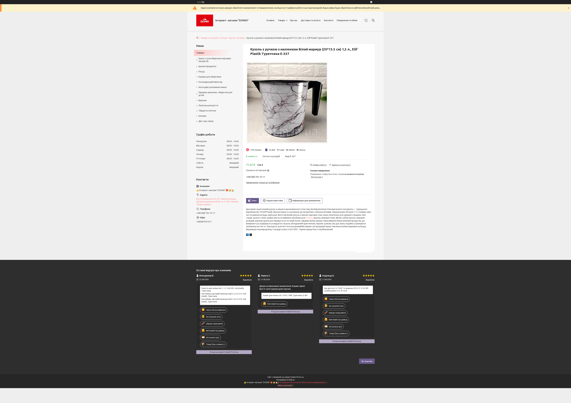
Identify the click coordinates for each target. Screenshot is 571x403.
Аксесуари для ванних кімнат (213, 87)
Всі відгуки (366, 361)
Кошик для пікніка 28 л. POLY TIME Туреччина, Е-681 (285, 295)
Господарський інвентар (210, 82)
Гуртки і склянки (237, 38)
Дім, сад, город (206, 121)
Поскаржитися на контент (290, 382)
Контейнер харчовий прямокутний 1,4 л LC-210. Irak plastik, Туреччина (223, 300)
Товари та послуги (209, 38)
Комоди (202, 116)
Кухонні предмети (207, 66)
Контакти (328, 20)
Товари (281, 20)
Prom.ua (300, 377)
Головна (270, 20)
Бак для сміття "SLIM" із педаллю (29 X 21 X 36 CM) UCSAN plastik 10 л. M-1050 (346, 289)
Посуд (224, 38)
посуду (309, 218)
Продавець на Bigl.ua (285, 380)
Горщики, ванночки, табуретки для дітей (215, 93)
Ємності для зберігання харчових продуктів (215, 59)
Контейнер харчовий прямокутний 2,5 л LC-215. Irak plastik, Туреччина (223, 295)
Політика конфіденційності (315, 382)
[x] (251, 235)
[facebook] (247, 235)
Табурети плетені (207, 110)
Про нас (293, 20)
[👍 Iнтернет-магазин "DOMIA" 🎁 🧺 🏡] (204, 20)
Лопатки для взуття (208, 105)
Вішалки (203, 100)
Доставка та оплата (310, 20)
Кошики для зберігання (210, 77)
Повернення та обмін (347, 20)
